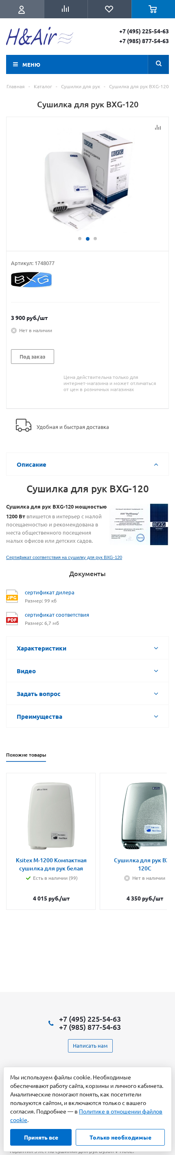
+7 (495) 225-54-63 (144, 31)
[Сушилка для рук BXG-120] (87, 180)
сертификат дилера (49, 592)
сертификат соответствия (57, 614)
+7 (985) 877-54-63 (144, 41)
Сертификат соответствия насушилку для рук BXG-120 (64, 557)
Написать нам (90, 1045)
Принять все (41, 1137)
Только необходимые (120, 1137)
